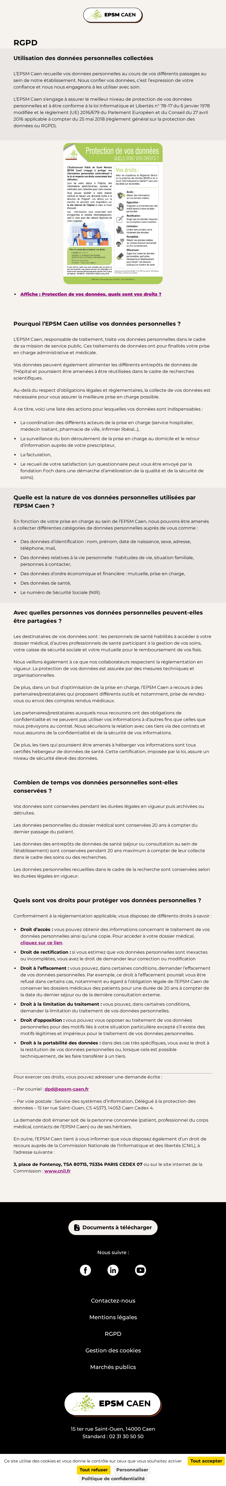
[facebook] (85, 1270)
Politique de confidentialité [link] (113, 1478)
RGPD (113, 1334)
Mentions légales (113, 1317)
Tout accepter (206, 1461)
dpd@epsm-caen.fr (67, 1089)
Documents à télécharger (117, 1227)
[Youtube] (140, 1270)
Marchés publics (113, 1367)
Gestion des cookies (113, 1350)
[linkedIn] (113, 1270)
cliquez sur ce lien (41, 942)
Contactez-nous (113, 1300)
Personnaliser (132, 1469)
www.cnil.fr (57, 1171)
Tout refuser (94, 1469)
